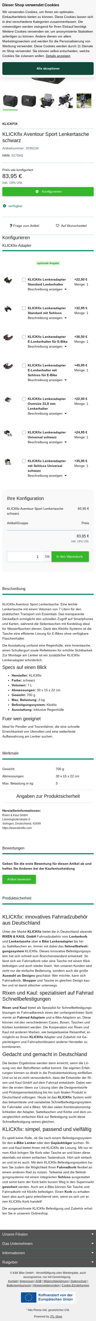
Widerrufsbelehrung (56, 1281)
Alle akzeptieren (48, 68)
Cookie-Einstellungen (75, 1285)
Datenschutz (79, 1281)
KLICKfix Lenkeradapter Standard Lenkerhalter (47, 282)
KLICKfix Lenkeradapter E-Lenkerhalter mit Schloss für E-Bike (47, 370)
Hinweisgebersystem (46, 1285)
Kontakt (13, 1281)
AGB (38, 1281)
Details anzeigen (58, 56)
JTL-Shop (56, 1316)
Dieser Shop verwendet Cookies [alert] (30, 5)
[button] (48, 1234)
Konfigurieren (51, 191)
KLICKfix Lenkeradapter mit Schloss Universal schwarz (47, 466)
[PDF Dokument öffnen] (48, 1297)
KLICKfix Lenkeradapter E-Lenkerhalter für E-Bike (48, 339)
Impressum (27, 1281)
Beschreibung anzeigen (45, 289)
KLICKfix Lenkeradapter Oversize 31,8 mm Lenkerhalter (47, 403)
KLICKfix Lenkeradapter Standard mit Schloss (47, 310)
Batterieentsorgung (19, 1285)
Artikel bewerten (19, 879)
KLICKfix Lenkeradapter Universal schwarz (47, 434)
